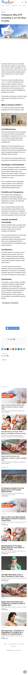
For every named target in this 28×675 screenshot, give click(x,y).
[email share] (10, 349)
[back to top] (25, 672)
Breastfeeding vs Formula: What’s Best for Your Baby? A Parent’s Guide (12, 547)
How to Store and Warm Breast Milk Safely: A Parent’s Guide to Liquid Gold (12, 407)
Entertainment (14, 5)
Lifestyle (8, 5)
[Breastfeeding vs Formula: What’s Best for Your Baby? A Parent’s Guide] (14, 422)
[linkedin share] (16, 349)
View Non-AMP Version (17, 650)
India (20, 5)
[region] (14, 51)
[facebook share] (2, 349)
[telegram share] (21, 349)
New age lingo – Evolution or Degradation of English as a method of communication (12, 632)
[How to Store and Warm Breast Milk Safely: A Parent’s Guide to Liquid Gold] (14, 395)
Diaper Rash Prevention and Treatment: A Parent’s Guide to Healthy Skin (14, 458)
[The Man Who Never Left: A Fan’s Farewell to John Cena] (14, 563)
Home (3, 5)
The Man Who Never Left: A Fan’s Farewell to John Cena (12, 575)
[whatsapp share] (18, 349)
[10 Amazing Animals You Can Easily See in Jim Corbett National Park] (14, 476)
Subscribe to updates (13, 328)
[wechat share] (24, 349)
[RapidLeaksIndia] (7, 2)
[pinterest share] (13, 349)
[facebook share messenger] (5, 349)
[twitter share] (8, 349)
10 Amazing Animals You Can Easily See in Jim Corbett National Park (12, 489)
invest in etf (4, 82)
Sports (24, 5)
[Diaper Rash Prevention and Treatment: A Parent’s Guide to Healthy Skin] (14, 447)
